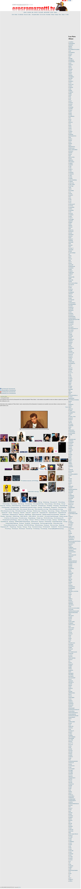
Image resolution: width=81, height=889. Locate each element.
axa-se (70, 129)
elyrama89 (71, 264)
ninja (70, 636)
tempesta (70, 817)
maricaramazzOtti (72, 554)
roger (70, 729)
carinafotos (71, 172)
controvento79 (72, 204)
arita (70, 117)
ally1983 (70, 78)
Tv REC (67, 14)
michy (70, 592)
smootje (70, 785)
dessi (70, 246)
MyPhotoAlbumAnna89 (74, 611)
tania (70, 811)
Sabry (70, 747)
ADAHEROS (72, 52)
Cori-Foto (71, 205)
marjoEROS (71, 568)
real (69, 720)
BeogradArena (72, 146)
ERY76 (70, 333)
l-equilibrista (71, 495)
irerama (70, 446)
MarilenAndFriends (73, 561)
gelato (70, 383)
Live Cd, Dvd (42, 14)
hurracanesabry (72, 433)
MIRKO (70, 598)
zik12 (70, 878)
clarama (70, 193)
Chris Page (71, 186)
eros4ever (71, 289)
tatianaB (70, 812)
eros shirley (71, 330)
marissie (70, 567)
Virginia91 (71, 865)
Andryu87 (71, 87)
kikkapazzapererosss (73, 489)
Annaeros (71, 102)
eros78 (70, 295)
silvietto (70, 780)
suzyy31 (70, 808)
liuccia (70, 518)
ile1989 (70, 434)
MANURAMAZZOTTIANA (74, 541)
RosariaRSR (71, 738)
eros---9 (70, 286)
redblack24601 (72, 721)
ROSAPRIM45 (72, 736)
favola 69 (71, 354)
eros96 (70, 298)
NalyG (70, 620)
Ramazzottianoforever (73, 712)
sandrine (70, 755)
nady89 (70, 617)
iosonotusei (71, 442)
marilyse (70, 564)
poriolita (70, 691)
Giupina (70, 410)
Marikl (70, 559)
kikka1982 (71, 486)
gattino (70, 381)
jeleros (70, 460)
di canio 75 (71, 248)
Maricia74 (71, 556)
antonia (70, 114)
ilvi (69, 437)
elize (70, 260)
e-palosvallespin (72, 252)
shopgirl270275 (72, 777)
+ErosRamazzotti (4, 391)
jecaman (70, 454)
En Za (70, 275)
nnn (69, 641)
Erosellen (71, 305)
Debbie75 (71, 239)
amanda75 (71, 81)
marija (70, 558)
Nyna (70, 650)
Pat (69, 661)
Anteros (70, 110)
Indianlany (71, 440)
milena (70, 594)
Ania (70, 96)
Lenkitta (70, 506)
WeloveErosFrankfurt (73, 870)
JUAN (70, 472)
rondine (70, 733)
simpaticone (71, 783)
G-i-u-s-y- (71, 372)
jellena (70, 462)
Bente (70, 145)
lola (69, 519)
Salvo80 (70, 752)
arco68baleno (71, 116)
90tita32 (70, 48)
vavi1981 (71, 856)
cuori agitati (71, 219)
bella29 (70, 143)
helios (70, 427)
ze (69, 876)
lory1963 (71, 524)
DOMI (70, 251)
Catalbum (71, 181)
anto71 (70, 111)
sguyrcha (71, 776)
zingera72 (71, 879)
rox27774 (71, 743)
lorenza (70, 521)
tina (69, 821)
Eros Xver (71, 331)
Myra (70, 614)
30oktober (71, 44)
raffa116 (70, 700)
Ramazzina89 (71, 708)
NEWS (25, 12)
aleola (70, 63)
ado (69, 57)
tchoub (70, 814)
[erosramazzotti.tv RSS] (67, 0)
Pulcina (70, 696)
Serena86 (71, 773)
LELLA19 (71, 504)
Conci (70, 201)
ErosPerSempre (72, 316)
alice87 (70, 70)
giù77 (70, 415)
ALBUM (29, 12)
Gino (70, 402)
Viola (70, 864)
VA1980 (70, 837)
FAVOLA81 (71, 352)
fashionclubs (71, 348)
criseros (70, 208)
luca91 (70, 527)
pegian (70, 667)
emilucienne (71, 272)
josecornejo (71, 471)
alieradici (71, 75)
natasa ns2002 (72, 621)
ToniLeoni (71, 829)
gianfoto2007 (71, 398)
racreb (70, 699)
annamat (70, 104)
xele (70, 871)
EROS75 (71, 293)
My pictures (71, 615)
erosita (70, 311)
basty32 (70, 139)
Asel (70, 123)
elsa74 (70, 261)
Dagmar (70, 222)
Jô (69, 477)
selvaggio (71, 771)
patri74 (70, 662)
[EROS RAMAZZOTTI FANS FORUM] (64, 0)
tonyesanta (71, 830)
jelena (70, 457)
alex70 (70, 67)
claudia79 (71, 195)
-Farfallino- (71, 41)
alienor (70, 73)
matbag (70, 574)
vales (70, 846)
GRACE (71, 419)
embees (70, 269)
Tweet (66, 407)
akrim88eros (71, 60)
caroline (70, 176)
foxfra (70, 365)
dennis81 (71, 245)
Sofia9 (70, 787)
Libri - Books (14, 14)
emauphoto (71, 267)
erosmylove (71, 314)
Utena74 (70, 835)
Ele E (70, 257)
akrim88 (70, 58)
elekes (70, 255)
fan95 (70, 345)
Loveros (70, 525)
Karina (70, 480)
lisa (69, 515)
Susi (70, 806)
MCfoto (70, 579)
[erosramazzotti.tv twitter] (68, 0)
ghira (70, 393)
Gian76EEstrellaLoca (73, 395)
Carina (70, 170)
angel (70, 88)
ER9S (70, 278)
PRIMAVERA (72, 692)
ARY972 (71, 122)
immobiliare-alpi (72, 439)
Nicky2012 (71, 629)
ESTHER (71, 336)
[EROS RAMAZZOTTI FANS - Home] (26, 10)
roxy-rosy (71, 744)
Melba (70, 580)
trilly (70, 832)
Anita (70, 98)
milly (70, 595)
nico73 (70, 630)
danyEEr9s (71, 234)
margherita (71, 547)
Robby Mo (71, 726)
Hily (70, 428)
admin (70, 55)
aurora (70, 128)
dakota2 (70, 225)
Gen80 (70, 387)
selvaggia (71, 770)
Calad (70, 166)
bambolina (71, 134)
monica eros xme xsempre (74, 608)
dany (70, 228)
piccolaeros (71, 676)
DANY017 (71, 231)
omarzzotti (71, 653)
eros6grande (71, 292)
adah (70, 51)
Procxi (70, 694)
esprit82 (70, 334)
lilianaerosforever (72, 512)
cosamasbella (71, 207)
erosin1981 (71, 308)
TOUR (51, 12)
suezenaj (70, 805)
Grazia (70, 421)
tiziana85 (71, 826)
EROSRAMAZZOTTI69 (74, 319)
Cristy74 (70, 217)
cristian (70, 216)
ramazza (70, 706)
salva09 (70, 749)
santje (70, 758)
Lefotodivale (71, 501)
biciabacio (71, 151)
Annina (70, 105)
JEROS (70, 463)
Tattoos (63, 14)
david (70, 237)
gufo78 (70, 422)
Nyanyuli (71, 648)
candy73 (70, 169)
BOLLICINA (72, 157)
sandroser (71, 756)
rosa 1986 (71, 739)
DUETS (36, 12)
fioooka (70, 360)
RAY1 (70, 718)
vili (69, 862)
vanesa (70, 852)
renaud (70, 723)
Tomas (70, 827)
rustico (70, 746)
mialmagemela (72, 588)
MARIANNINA (72, 551)
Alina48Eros (71, 76)
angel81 (70, 90)
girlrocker (71, 408)
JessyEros (71, 466)
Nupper (70, 647)
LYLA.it (19, 887)
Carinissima (71, 173)
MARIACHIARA (72, 548)
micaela (70, 589)
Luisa (70, 531)
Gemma (70, 386)
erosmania (71, 313)
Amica (70, 82)
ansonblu (71, 108)
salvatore (71, 750)
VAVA (70, 855)
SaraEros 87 (71, 762)
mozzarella (71, 609)
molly (70, 606)
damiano (70, 226)
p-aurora (70, 655)
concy (70, 202)
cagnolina (71, 164)
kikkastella (71, 490)
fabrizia (70, 343)
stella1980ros (71, 796)
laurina (70, 499)
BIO (32, 12)
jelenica (70, 459)
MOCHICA (71, 605)
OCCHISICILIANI (73, 652)
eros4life (70, 290)
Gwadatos (71, 424)
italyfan (70, 448)
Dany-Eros (71, 230)
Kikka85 (70, 487)
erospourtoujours (72, 317)
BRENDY (71, 160)
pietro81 (70, 683)
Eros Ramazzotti (4, 388)
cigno (70, 187)
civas (70, 192)
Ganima (70, 380)
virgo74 (70, 867)
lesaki (70, 509)
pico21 (70, 679)
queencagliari (71, 697)
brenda (70, 158)
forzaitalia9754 (72, 363)
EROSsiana (71, 321)
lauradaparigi (71, 496)
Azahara (70, 131)
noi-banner (71, 644)
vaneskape (71, 853)
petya (70, 671)
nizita (70, 639)
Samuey (70, 753)
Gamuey (70, 378)
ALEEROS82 (72, 61)
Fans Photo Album (4, 396)
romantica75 (71, 730)
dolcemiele (71, 249)
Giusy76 (70, 413)
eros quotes (71, 327)
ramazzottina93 (72, 717)
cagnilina (71, 163)
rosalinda (71, 735)
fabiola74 (71, 340)
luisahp (70, 533)
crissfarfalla (71, 210)
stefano (70, 791)
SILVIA (70, 779)
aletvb (70, 66)
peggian (70, 665)
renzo (70, 724)
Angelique (71, 92)
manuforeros (71, 539)
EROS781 (71, 296)
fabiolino (71, 342)
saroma (70, 764)
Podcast (52, 14)
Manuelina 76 (71, 537)
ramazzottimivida (72, 714)
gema (70, 384)
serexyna (71, 774)
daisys (70, 223)
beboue (70, 140)
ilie (69, 436)
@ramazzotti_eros (5, 393)
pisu (70, 689)
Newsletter (48, 14)
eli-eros (70, 258)
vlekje (70, 868)
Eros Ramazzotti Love (73, 328)
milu (70, 597)
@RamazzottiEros (5, 390)
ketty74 (70, 483)
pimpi (70, 686)
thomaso (70, 820)
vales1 (70, 847)
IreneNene (71, 445)
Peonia (70, 668)
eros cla (70, 325)
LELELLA (71, 503)
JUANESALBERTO (73, 474)
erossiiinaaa (71, 322)
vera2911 (71, 858)
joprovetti (71, 469)
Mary (70, 570)
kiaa (70, 484)
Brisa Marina (71, 161)
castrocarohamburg (73, 179)
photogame (71, 673)
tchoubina (71, 815)
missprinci (71, 601)
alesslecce (71, 64)
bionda (70, 154)
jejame (70, 456)
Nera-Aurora (71, 627)
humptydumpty (72, 431)
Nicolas (70, 632)
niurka (70, 638)
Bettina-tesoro (72, 148)
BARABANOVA (72, 135)
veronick (70, 859)
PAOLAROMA (72, 658)
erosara (70, 301)
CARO (70, 175)
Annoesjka (71, 107)
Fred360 (70, 369)
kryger (70, 493)
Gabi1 (70, 375)
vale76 (70, 838)
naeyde (70, 618)
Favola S (71, 355)
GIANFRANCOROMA (74, 399)
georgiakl (71, 389)
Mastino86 (71, 573)
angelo (70, 93)
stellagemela (71, 797)
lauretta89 (71, 498)
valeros (70, 843)
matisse (70, 576)
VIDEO (55, 12)
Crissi (70, 211)
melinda (70, 582)
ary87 (70, 120)
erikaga (70, 281)
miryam (70, 600)
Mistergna (71, 603)
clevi (70, 196)
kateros (70, 481)
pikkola (70, 685)
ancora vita (71, 84)
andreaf (70, 85)
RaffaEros (71, 702)
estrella (70, 337)
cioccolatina (71, 190)
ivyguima (71, 449)
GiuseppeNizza (72, 412)
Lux (70, 534)
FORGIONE (71, 361)
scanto (70, 767)
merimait (70, 585)
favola (70, 349)
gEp (70, 390)
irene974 (70, 443)
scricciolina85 (71, 768)
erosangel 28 (71, 299)
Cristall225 (71, 214)
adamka (70, 54)
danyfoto (71, 236)
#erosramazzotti (12, 388)
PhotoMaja (71, 674)
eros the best (71, 284)
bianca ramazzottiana (73, 149)
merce (70, 583)
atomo (70, 126)
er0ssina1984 (71, 277)
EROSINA (71, 310)
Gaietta (70, 377)
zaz (69, 874)
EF (69, 254)
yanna (70, 873)
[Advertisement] (40, 25)
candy (70, 167)
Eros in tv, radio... (27, 14)
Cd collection (20, 14)
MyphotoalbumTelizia (73, 612)
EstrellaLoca (71, 339)
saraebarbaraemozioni (73, 761)
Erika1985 (71, 280)
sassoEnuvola (71, 765)
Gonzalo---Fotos (72, 416)
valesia (70, 849)
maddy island (71, 536)
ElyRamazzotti (72, 266)
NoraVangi (71, 645)
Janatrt (70, 451)
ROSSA (70, 741)
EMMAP (71, 274)
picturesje (71, 680)
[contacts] (71, 0)
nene (70, 626)
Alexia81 (71, 69)
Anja (70, 99)
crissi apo (71, 213)
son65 (70, 788)
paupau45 (71, 664)
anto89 (70, 113)
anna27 (70, 101)
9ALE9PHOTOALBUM (74, 49)
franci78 (70, 368)
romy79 (70, 732)
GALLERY (40, 12)
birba (70, 155)
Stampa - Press (58, 14)
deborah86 (71, 242)
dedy (70, 243)
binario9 (70, 152)
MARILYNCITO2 (73, 562)
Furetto (70, 371)
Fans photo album (35, 14)
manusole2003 (72, 542)
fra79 (70, 366)
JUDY (70, 475)
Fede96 (70, 358)
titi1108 (70, 823)
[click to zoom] (4, 441)
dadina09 (71, 220)
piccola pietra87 (72, 677)
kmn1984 (71, 492)
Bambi (70, 132)
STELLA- (71, 794)
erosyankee (71, 324)
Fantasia (70, 346)
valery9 (70, 844)
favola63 (70, 351)
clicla (70, 198)
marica (70, 553)
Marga (70, 545)
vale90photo (71, 841)
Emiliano (71, 270)
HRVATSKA (71, 430)
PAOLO (70, 659)
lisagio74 (71, 516)
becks (70, 142)
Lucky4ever (71, 528)
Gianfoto (71, 396)
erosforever (71, 307)
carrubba (70, 178)
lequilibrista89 (72, 507)
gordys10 (71, 418)
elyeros (70, 263)
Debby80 (71, 240)
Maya (70, 577)
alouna (70, 79)
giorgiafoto (71, 404)
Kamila (70, 478)
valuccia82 (71, 850)
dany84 (70, 233)
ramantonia (71, 703)
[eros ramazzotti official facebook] (70, 0)
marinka (70, 565)
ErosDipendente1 (72, 304)
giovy (70, 407)
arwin (70, 119)
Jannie (70, 452)
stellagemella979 (72, 800)
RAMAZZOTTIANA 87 (74, 709)
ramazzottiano (72, 711)
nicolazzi (71, 633)
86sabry (70, 46)
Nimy (70, 635)
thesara (70, 818)
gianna (70, 401)
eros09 (70, 287)
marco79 (70, 544)
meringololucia (72, 586)
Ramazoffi (71, 705)
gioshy (70, 405)
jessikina (70, 465)
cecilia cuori (71, 183)
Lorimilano (71, 522)
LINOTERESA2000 (73, 513)
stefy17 (70, 793)
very (70, 861)
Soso (70, 790)
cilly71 (70, 189)
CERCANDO (72, 184)
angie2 (70, 95)
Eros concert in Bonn (73, 283)
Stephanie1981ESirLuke (74, 803)
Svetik (70, 809)
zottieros (70, 881)
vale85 (70, 840)
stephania (71, 802)
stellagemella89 (72, 799)
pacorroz (70, 656)
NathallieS (71, 623)
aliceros (70, 72)
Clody (70, 199)
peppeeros (71, 670)
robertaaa (71, 727)
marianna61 (71, 550)
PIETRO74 (71, 682)
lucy (70, 530)
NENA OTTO (72, 624)
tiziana (70, 824)
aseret (70, 125)
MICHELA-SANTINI (73, 591)
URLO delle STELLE (73, 834)
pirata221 (71, 688)
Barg (70, 137)
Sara (70, 759)
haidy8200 (71, 425)
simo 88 (70, 782)
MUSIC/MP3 (46, 12)
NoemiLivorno (72, 642)
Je (69, 468)
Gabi (70, 374)
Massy (70, 571)
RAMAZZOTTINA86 (73, 715)
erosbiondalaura (72, 302)
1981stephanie (72, 43)
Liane (70, 510)
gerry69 (70, 392)
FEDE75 (71, 357)
